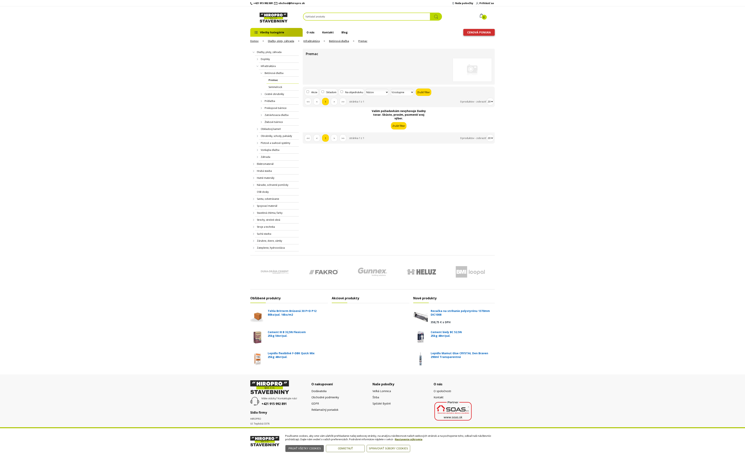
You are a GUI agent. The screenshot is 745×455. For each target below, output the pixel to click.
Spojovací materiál (267, 206)
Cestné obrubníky (274, 94)
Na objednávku (354, 92)
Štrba (375, 397)
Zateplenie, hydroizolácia (271, 247)
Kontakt (328, 32)
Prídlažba (270, 101)
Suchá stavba (264, 233)
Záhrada (265, 157)
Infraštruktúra (311, 41)
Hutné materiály (265, 178)
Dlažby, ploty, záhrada (281, 41)
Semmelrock (275, 87)
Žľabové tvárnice (274, 122)
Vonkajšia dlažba (270, 150)
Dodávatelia (319, 391)
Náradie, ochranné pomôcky (272, 185)
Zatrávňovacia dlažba (276, 115)
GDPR (315, 403)
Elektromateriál (265, 164)
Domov (254, 41)
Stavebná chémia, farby (269, 212)
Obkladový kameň (271, 129)
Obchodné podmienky (325, 397)
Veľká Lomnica (381, 391)
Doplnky (265, 59)
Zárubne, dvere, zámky (269, 240)
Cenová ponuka (479, 32)
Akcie (314, 92)
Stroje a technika (266, 226)
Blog (344, 32)
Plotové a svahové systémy (275, 143)
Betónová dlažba (339, 41)
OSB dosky (263, 192)
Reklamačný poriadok (324, 410)
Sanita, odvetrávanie (268, 199)
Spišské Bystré (381, 403)
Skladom (331, 92)
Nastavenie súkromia (408, 439)
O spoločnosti (442, 391)
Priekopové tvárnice (276, 108)
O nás (310, 32)
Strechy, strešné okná (268, 219)
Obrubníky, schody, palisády (276, 136)
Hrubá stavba (264, 171)
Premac (362, 41)
